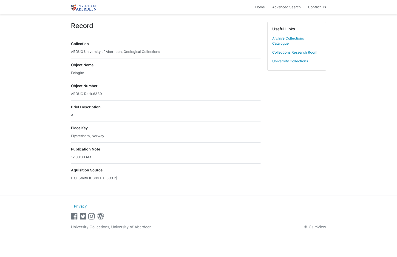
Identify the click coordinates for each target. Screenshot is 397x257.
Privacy (80, 206)
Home (260, 7)
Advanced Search (286, 7)
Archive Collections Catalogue (288, 41)
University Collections (290, 61)
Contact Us (317, 7)
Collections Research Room (294, 52)
